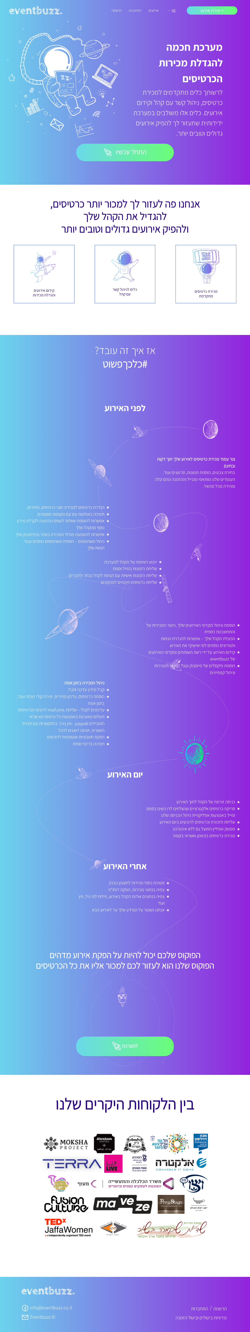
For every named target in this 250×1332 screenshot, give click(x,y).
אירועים (154, 10)
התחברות (135, 10)
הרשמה (117, 10)
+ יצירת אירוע (212, 10)
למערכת (129, 1045)
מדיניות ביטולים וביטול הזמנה (201, 1317)
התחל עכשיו (130, 151)
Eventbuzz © (42, 1317)
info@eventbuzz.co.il (50, 1307)
